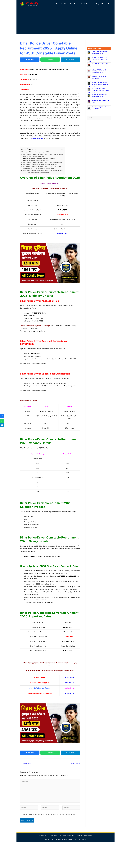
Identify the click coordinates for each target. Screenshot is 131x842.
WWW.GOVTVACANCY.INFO (50, 184)
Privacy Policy (53, 835)
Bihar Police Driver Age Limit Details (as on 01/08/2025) (40, 158)
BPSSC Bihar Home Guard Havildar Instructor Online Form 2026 (98, 84)
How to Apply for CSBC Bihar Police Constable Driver (39, 168)
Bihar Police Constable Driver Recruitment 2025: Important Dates (42, 170)
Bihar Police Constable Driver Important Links (39, 172)
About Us (79, 835)
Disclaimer (42, 835)
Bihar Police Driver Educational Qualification (37, 160)
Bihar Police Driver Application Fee (34, 156)
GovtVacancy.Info (37, 138)
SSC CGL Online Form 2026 (100, 64)
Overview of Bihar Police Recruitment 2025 (35, 152)
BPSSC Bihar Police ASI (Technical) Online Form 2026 (97, 60)
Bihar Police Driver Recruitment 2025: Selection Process (39, 164)
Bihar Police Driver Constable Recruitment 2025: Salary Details (41, 166)
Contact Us (88, 835)
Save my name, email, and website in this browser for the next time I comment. (49, 814)
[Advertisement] (65, 20)
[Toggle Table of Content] (61, 149)
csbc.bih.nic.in (62, 233)
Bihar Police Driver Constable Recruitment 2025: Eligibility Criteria (42, 154)
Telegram (71, 59)
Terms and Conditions (66, 835)
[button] (109, 4)
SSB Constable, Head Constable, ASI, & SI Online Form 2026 (98, 90)
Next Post (75, 763)
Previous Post (25, 763)
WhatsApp (51, 59)
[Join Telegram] (2, 425)
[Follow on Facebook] (2, 416)
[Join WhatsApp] (2, 421)
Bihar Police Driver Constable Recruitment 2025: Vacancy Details (42, 162)
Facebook (31, 59)
